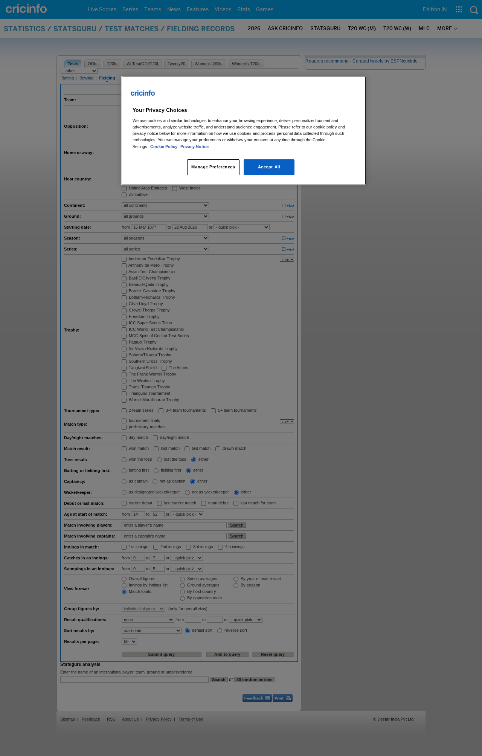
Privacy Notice (194, 146)
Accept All (269, 167)
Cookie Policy (164, 146)
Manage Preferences (213, 167)
